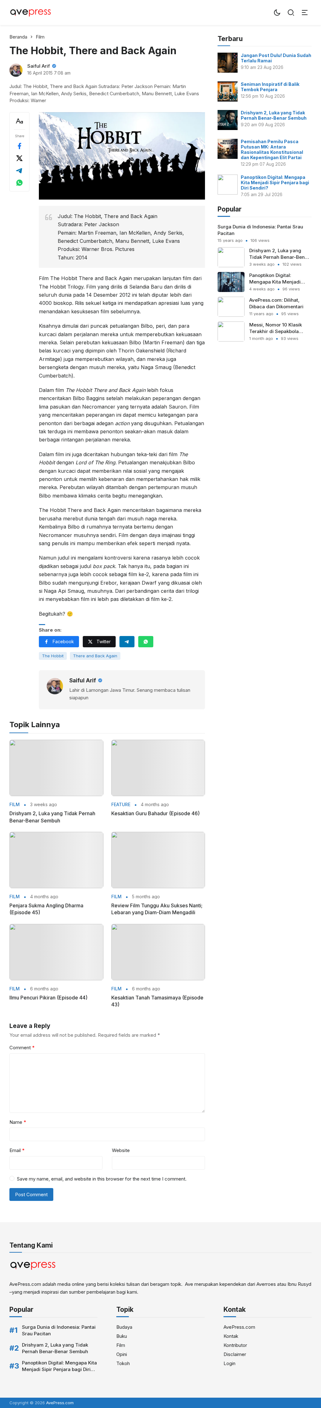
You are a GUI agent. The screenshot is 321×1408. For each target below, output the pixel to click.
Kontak (231, 1336)
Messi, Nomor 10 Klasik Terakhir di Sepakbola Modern (275, 331)
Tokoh (123, 1363)
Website (121, 1150)
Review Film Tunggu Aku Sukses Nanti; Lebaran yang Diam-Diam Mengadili (157, 908)
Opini (121, 1354)
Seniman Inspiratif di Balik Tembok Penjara (270, 86)
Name (17, 1122)
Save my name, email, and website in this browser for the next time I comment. (102, 1179)
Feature (120, 804)
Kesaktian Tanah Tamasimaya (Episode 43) (157, 1001)
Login (229, 1363)
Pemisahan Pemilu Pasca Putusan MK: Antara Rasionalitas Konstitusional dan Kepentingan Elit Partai (272, 149)
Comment (21, 1048)
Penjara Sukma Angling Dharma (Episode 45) (46, 908)
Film (14, 804)
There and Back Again (95, 655)
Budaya (124, 1327)
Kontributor (235, 1345)
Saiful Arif (38, 66)
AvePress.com (239, 1327)
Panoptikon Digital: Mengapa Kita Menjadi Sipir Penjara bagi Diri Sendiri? (275, 182)
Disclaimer (235, 1354)
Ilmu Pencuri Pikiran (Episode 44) (48, 997)
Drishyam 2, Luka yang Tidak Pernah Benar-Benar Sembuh (52, 816)
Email (16, 1150)
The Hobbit (53, 655)
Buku (121, 1336)
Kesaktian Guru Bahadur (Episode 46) (155, 813)
